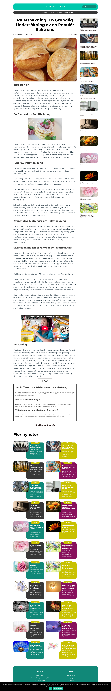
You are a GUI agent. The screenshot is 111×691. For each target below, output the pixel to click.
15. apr (68, 482)
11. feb (67, 442)
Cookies (59, 12)
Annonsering (42, 12)
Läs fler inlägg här (45, 425)
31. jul (35, 482)
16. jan (68, 562)
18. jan (68, 502)
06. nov (35, 442)
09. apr (35, 502)
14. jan (68, 622)
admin (30, 34)
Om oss (51, 12)
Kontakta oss (68, 12)
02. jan (35, 462)
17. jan (35, 542)
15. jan (35, 602)
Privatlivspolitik (58, 688)
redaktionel (72, 34)
